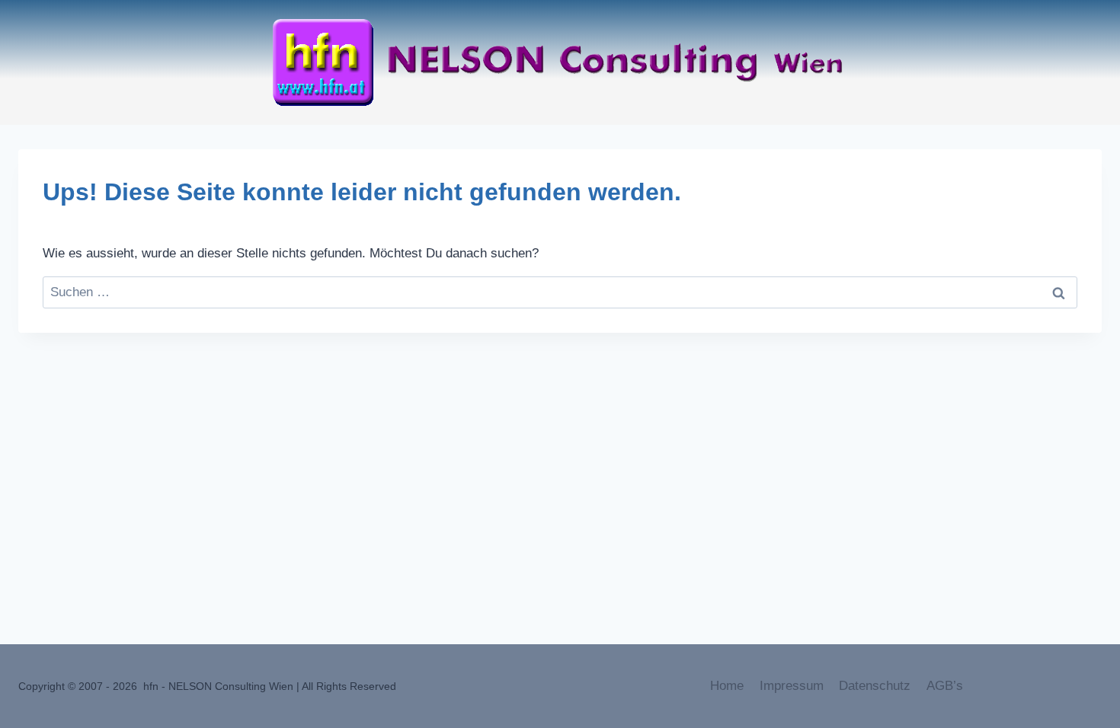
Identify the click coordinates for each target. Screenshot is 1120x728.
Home (727, 686)
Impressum (792, 686)
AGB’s (944, 686)
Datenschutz (874, 686)
